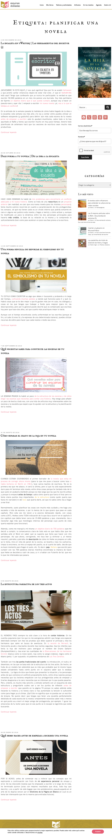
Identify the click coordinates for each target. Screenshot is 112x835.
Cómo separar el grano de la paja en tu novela (28, 435)
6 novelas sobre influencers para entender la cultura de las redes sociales (99, 203)
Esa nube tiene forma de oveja (86, 222)
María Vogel (93, 245)
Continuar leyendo (8, 132)
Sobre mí (107, 5)
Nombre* (81, 137)
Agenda (99, 5)
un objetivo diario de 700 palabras (49, 529)
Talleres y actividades (64, 5)
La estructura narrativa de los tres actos (26, 584)
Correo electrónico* (85, 126)
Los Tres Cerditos (56, 656)
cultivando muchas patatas (23, 299)
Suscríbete (11, 828)
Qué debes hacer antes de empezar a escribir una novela (34, 735)
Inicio (42, 5)
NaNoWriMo (66, 93)
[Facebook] (84, 117)
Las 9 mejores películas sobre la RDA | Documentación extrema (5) (99, 215)
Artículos (77, 5)
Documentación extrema (103, 220)
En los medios (88, 5)
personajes (65, 204)
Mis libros (49, 5)
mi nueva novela (47, 103)
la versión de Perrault (58, 643)
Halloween (67, 90)
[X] (89, 117)
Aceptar (98, 832)
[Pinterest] (105, 117)
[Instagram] (94, 117)
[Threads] (100, 117)
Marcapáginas (100, 207)
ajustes (39, 833)
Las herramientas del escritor (100, 234)
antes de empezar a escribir (13, 119)
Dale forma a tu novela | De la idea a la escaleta (30, 156)
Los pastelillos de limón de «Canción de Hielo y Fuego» (98, 241)
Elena (91, 207)
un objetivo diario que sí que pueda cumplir (30, 100)
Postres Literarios (105, 245)
